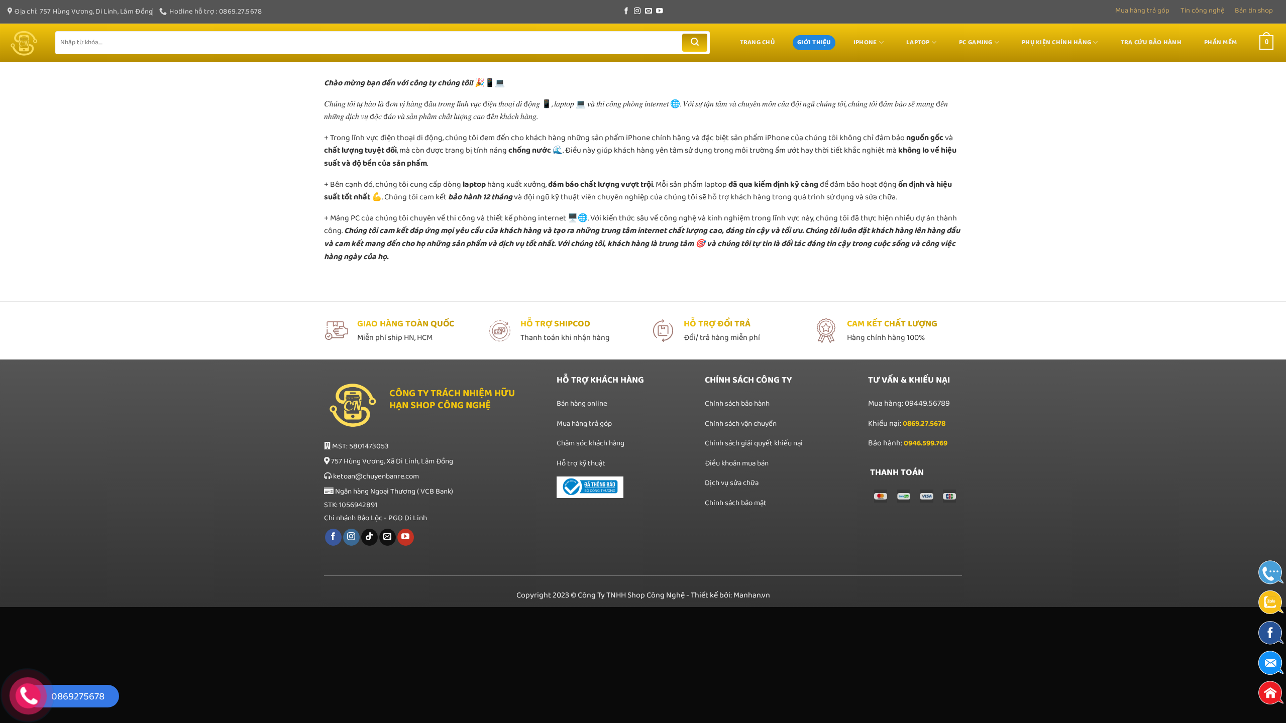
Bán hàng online (582, 404)
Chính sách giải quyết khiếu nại (754, 443)
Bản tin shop (1254, 11)
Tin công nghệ (1202, 11)
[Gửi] (694, 43)
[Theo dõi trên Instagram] (637, 11)
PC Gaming (975, 42)
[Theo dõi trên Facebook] (626, 11)
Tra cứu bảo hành (1151, 42)
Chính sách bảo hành (737, 404)
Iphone (865, 42)
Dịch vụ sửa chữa (732, 483)
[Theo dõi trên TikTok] (369, 537)
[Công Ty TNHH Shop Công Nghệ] (24, 43)
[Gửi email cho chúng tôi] (648, 11)
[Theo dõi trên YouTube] (659, 11)
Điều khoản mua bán (737, 463)
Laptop (918, 42)
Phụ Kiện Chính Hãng (1056, 42)
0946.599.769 (925, 443)
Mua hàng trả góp (1142, 11)
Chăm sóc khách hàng (590, 443)
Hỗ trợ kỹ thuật (581, 463)
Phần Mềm (1220, 42)
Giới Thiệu (814, 42)
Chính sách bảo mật (736, 503)
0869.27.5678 (924, 424)
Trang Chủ (757, 42)
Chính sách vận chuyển (741, 424)
